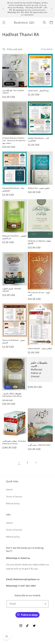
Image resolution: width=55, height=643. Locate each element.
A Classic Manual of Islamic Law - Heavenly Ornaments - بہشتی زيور (14, 140)
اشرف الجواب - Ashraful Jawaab (11, 289)
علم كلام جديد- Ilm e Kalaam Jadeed (13, 91)
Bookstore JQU (22, 640)
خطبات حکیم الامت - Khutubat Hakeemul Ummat (14, 442)
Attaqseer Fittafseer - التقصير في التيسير (14, 237)
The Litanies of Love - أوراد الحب (39, 293)
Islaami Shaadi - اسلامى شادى (40, 348)
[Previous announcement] (3, 8)
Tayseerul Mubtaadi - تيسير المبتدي (13, 341)
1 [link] (19, 462)
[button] (3, 22)
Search (9, 489)
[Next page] (35, 462)
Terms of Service (14, 496)
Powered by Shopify (37, 640)
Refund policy (13, 503)
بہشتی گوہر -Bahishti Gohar (39, 445)
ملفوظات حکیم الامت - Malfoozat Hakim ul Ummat (39, 369)
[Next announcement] (51, 8)
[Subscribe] (45, 603)
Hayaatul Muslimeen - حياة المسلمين (13, 189)
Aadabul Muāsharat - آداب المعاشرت (38, 139)
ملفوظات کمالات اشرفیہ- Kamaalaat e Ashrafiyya (12, 394)
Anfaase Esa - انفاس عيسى (38, 188)
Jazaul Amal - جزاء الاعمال (38, 90)
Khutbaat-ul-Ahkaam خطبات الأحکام (39, 242)
